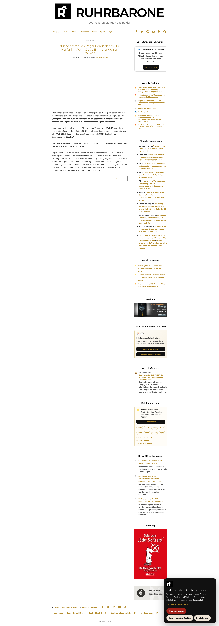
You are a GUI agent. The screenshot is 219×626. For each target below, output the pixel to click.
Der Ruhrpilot (143, 112)
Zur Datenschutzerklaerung (178, 604)
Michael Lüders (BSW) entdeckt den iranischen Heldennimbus (152, 96)
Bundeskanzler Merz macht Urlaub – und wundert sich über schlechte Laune (152, 127)
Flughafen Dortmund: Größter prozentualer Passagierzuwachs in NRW (151, 102)
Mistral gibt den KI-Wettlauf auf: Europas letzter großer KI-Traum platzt (150, 268)
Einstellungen (202, 618)
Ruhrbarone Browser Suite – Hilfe (123, 613)
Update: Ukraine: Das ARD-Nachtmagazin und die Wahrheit (150, 500)
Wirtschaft (85, 32)
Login (110, 32)
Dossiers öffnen (142, 441)
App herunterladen (150, 349)
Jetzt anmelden (151, 67)
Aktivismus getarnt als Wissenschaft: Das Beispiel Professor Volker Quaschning (150, 478)
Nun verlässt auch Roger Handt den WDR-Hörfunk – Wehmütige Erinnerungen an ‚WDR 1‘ (90, 49)
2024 (154, 428)
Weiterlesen (120, 179)
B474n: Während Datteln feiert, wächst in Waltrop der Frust (150, 462)
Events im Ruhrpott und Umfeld (66, 607)
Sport (102, 32)
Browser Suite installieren (151, 354)
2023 (162, 428)
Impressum (58, 613)
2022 (140, 433)
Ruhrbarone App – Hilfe (149, 613)
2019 (162, 433)
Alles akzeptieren (176, 611)
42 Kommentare (102, 57)
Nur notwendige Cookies (180, 618)
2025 (147, 428)
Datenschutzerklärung (76, 613)
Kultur (94, 32)
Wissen (75, 32)
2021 (147, 433)
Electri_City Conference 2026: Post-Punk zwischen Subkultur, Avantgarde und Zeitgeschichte (152, 90)
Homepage (56, 32)
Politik (66, 32)
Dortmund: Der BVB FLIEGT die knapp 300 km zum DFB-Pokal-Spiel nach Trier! (151, 377)
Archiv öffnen (150, 422)
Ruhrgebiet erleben (89, 607)
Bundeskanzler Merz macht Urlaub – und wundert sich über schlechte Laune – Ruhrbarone (152, 237)
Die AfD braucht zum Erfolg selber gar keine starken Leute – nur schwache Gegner (151, 157)
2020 (154, 433)
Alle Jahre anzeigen (144, 443)
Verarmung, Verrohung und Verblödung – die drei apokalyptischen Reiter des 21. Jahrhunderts (149, 118)
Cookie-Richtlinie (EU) (97, 613)
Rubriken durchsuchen (145, 438)
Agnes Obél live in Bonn (147, 108)
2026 (139, 428)
